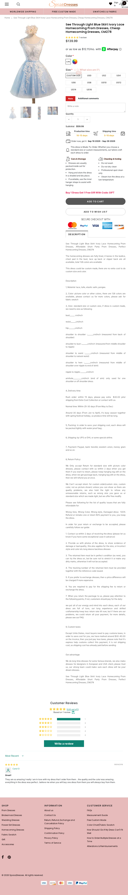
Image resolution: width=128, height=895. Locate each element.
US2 (104, 75)
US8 (89, 82)
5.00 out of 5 (72, 709)
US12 (118, 82)
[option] (23, 11)
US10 (103, 82)
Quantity (70, 114)
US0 (89, 75)
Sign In (116, 4)
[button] (72, 37)
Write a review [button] (64, 743)
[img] (11, 764)
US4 (118, 75)
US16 (89, 89)
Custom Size (73, 75)
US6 (74, 82)
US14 (73, 89)
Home (7, 17)
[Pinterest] (9, 857)
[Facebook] (3, 857)
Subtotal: (70, 126)
